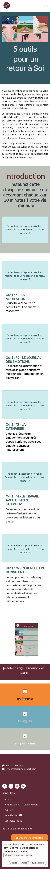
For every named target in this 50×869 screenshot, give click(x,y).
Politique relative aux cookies (18, 855)
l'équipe (8, 810)
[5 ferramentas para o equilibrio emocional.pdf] (25, 736)
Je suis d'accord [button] (37, 862)
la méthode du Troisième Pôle (21, 804)
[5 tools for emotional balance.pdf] (25, 714)
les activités (10, 815)
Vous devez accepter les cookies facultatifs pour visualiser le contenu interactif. (25, 230)
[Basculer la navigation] (45, 6)
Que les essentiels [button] (18, 862)
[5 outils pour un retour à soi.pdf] (25, 691)
